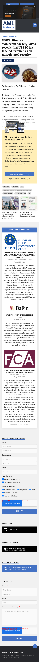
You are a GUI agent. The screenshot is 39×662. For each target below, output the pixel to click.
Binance (6, 186)
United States (21, 193)
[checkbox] (19, 481)
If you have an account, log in (19, 179)
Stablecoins (8, 193)
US (16, 36)
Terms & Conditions (27, 655)
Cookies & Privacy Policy (10, 655)
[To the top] (35, 646)
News (11, 36)
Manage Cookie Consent (10, 657)
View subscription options (19, 174)
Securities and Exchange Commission (17, 190)
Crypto (5, 36)
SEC (22, 186)
